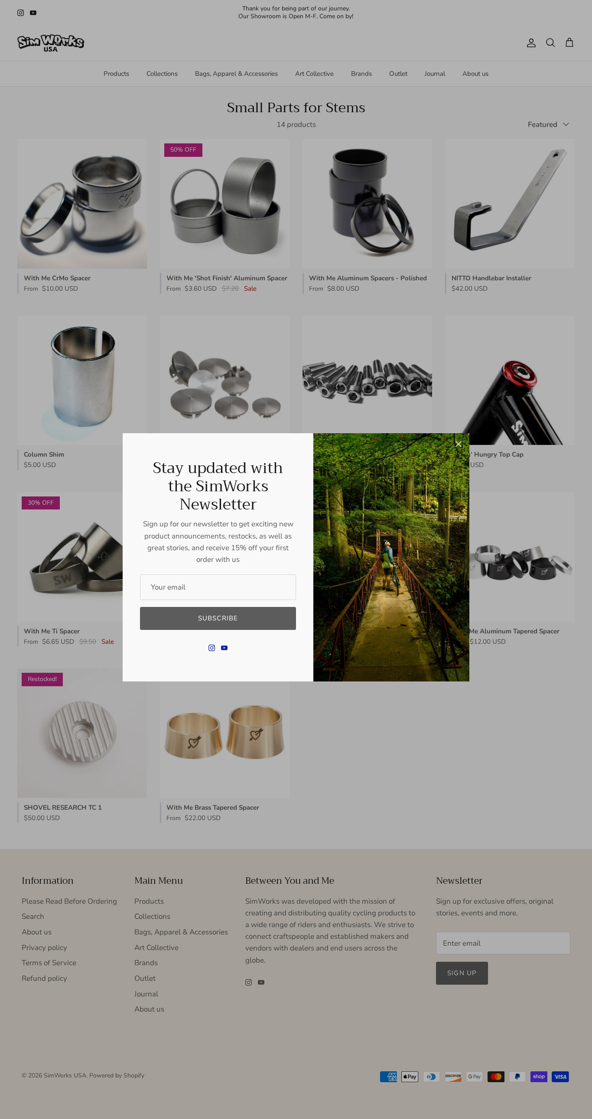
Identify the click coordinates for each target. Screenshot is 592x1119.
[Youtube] (224, 648)
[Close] (458, 444)
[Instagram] (211, 648)
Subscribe (218, 618)
